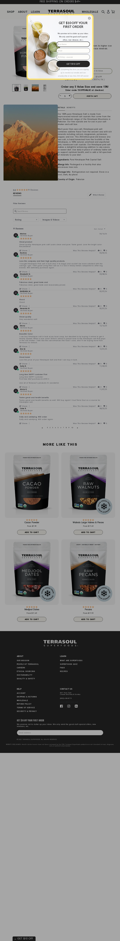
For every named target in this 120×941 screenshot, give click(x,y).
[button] (89, 18)
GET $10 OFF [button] (73, 63)
